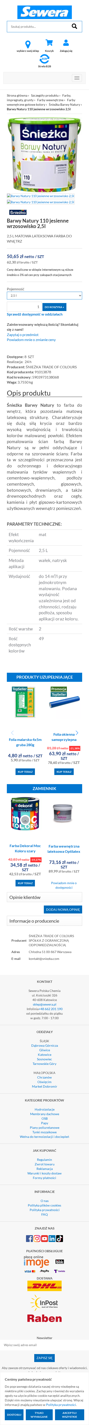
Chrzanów (44, 1077)
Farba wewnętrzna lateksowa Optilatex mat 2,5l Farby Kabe (63, 851)
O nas (45, 1201)
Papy (44, 1123)
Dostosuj (14, 1414)
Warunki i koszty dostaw (44, 1173)
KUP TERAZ (25, 771)
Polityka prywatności (45, 1210)
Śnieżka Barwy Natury (64, 104)
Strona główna (17, 95)
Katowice (44, 1054)
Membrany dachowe (44, 1114)
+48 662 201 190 (51, 1009)
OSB (45, 1118)
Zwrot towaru (45, 1164)
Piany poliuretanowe (44, 1127)
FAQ (44, 1214)
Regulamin (44, 1160)
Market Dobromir (44, 1086)
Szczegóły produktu (45, 95)
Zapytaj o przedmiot (23, 335)
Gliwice (44, 1050)
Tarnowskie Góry (44, 1064)
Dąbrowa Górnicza (44, 1045)
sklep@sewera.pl (44, 1004)
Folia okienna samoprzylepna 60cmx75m (64, 739)
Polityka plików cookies (44, 1205)
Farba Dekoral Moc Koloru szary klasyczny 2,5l (25, 850)
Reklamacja (45, 1169)
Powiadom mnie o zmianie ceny (31, 340)
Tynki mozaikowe (44, 1132)
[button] (77, 733)
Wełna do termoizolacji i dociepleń (44, 1137)
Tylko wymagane (39, 1414)
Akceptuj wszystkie (69, 1414)
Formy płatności (44, 1178)
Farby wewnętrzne (50, 100)
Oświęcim (44, 1082)
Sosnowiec (44, 1059)
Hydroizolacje (45, 1109)
